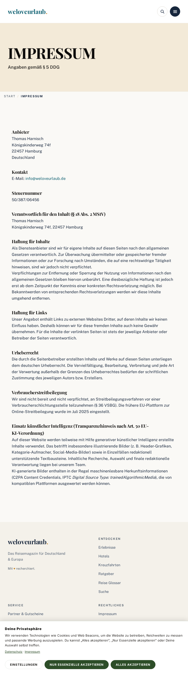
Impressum (107, 614)
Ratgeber (106, 574)
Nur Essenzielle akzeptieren (77, 664)
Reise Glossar (109, 583)
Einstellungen (23, 664)
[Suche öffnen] (162, 11)
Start (9, 96)
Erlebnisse (107, 547)
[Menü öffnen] (175, 11)
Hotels (103, 556)
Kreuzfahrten (109, 565)
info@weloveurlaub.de (45, 178)
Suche (103, 591)
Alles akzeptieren (133, 664)
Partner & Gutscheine (25, 614)
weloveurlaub (27, 11)
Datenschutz (14, 651)
